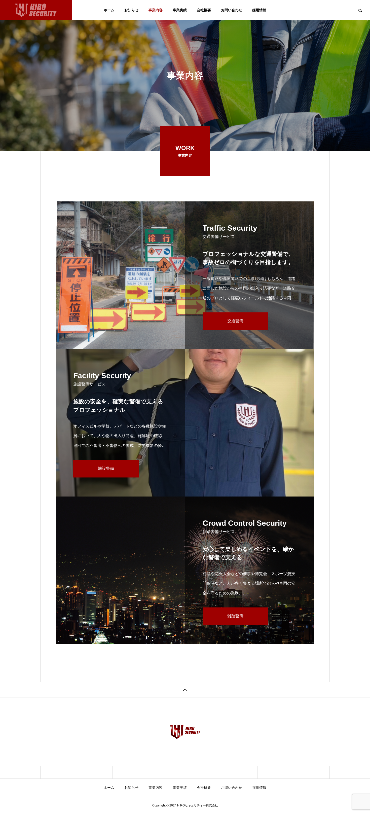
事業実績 (180, 10)
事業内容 (156, 10)
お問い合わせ (231, 10)
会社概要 (204, 10)
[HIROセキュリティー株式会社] (36, 10)
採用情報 (259, 10)
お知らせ (131, 10)
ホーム (109, 10)
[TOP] (185, 689)
